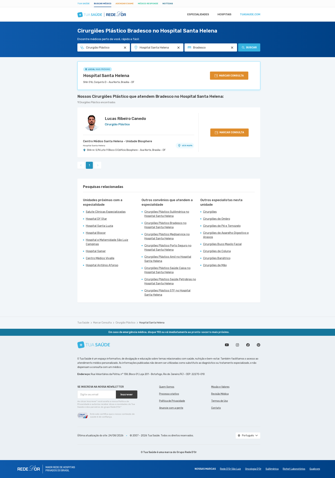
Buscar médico (102, 3)
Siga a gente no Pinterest (258, 345)
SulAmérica (272, 468)
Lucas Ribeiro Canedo (125, 118)
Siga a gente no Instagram (237, 345)
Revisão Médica (220, 393)
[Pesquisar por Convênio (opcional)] (232, 48)
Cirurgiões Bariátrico (216, 258)
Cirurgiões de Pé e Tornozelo (222, 225)
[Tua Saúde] (93, 344)
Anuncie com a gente (171, 407)
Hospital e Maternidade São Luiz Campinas (107, 242)
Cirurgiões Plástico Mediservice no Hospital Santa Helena (167, 236)
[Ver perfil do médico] (92, 122)
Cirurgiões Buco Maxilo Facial (222, 244)
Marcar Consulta (102, 322)
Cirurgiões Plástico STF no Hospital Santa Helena (167, 292)
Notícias (167, 3)
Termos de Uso (219, 400)
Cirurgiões (210, 211)
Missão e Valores (220, 386)
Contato (216, 407)
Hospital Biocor (96, 233)
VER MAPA (187, 145)
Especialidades (198, 14)
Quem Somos (166, 386)
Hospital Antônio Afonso (102, 265)
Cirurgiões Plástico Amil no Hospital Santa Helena (167, 259)
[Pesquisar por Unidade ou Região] (178, 48)
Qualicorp (315, 468)
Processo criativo (169, 393)
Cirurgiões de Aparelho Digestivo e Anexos (226, 235)
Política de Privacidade (172, 400)
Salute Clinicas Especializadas (106, 211)
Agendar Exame (125, 3)
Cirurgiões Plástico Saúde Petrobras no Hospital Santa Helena (170, 281)
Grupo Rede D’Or (187, 452)
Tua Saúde (83, 3)
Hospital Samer (96, 251)
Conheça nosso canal (227, 345)
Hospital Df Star (96, 218)
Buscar (251, 47)
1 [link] (89, 165)
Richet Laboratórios (294, 468)
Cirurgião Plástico (125, 322)
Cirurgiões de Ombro (216, 218)
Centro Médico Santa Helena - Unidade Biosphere (117, 141)
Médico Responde (148, 3)
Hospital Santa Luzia (99, 225)
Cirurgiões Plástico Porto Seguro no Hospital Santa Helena (167, 247)
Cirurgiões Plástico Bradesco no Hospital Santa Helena (165, 225)
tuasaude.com (250, 14)
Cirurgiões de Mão (215, 265)
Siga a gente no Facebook (248, 345)
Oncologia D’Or (253, 468)
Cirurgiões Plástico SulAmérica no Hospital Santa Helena (166, 214)
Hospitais (224, 14)
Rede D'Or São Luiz (230, 468)
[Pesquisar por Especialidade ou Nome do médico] (125, 48)
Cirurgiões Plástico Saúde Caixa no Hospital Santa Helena (167, 270)
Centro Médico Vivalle (100, 258)
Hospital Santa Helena (106, 75)
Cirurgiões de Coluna (217, 251)
